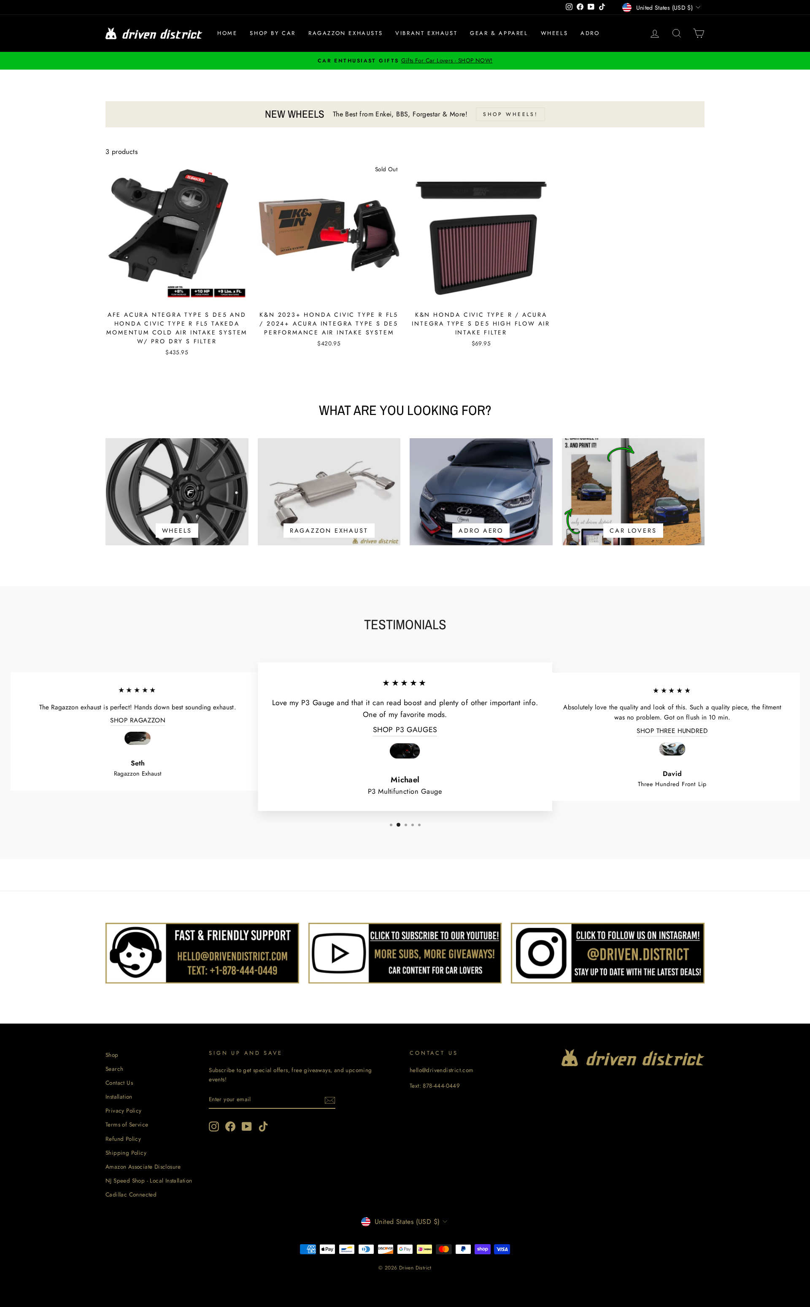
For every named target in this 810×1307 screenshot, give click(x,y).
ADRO (589, 33)
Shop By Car (273, 33)
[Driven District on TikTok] (263, 1126)
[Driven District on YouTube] (247, 1126)
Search (114, 1068)
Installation (118, 1096)
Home (227, 33)
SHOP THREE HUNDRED (672, 731)
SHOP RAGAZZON (137, 720)
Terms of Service (126, 1124)
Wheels (554, 33)
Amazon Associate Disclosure (143, 1166)
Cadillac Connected (131, 1194)
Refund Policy (123, 1139)
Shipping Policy (125, 1152)
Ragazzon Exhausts (345, 33)
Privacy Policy (123, 1110)
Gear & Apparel (499, 33)
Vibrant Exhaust (426, 33)
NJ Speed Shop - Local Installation (148, 1180)
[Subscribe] (329, 1099)
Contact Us (119, 1082)
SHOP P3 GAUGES (405, 730)
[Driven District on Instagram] (214, 1126)
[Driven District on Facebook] (230, 1126)
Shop (112, 1055)
